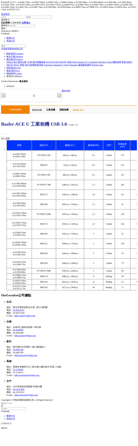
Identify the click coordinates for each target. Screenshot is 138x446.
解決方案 (14, 56)
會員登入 (5, 20)
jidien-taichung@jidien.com (26, 395)
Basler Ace (78, 110)
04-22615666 (18, 389)
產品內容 (66, 91)
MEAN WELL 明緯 (15, 65)
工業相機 (50, 109)
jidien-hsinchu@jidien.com (25, 355)
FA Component (91, 62)
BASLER (50, 62)
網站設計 (4, 403)
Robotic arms (97, 65)
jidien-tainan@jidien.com (25, 335)
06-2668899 (18, 330)
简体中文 (10, 41)
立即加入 (26, 23)
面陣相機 (64, 109)
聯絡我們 (14, 73)
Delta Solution (78, 62)
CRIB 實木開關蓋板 (36, 62)
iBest (10, 403)
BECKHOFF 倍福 (63, 62)
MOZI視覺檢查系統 (34, 65)
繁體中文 (10, 38)
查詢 (3, 28)
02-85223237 (18, 310)
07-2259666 (18, 369)
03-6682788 (18, 350)
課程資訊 (13, 68)
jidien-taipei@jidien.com (24, 316)
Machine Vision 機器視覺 (110, 62)
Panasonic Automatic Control (56, 65)
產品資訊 (14, 59)
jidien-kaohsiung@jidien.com (26, 375)
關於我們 (14, 54)
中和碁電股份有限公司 (12, 49)
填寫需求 (5, 14)
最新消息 (13, 70)
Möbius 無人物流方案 (16, 62)
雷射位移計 (127, 62)
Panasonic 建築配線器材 (80, 65)
